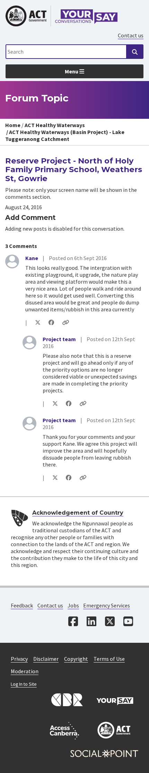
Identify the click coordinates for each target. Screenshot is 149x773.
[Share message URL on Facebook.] (51, 322)
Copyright (76, 658)
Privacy (19, 658)
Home (12, 125)
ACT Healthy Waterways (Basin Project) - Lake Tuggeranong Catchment (64, 135)
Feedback (22, 605)
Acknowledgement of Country (77, 512)
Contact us (130, 35)
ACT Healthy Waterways (55, 125)
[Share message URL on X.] (38, 322)
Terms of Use (109, 658)
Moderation (24, 671)
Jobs (73, 605)
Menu (72, 71)
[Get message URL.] (65, 322)
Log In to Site (24, 684)
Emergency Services (106, 605)
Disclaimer (46, 658)
